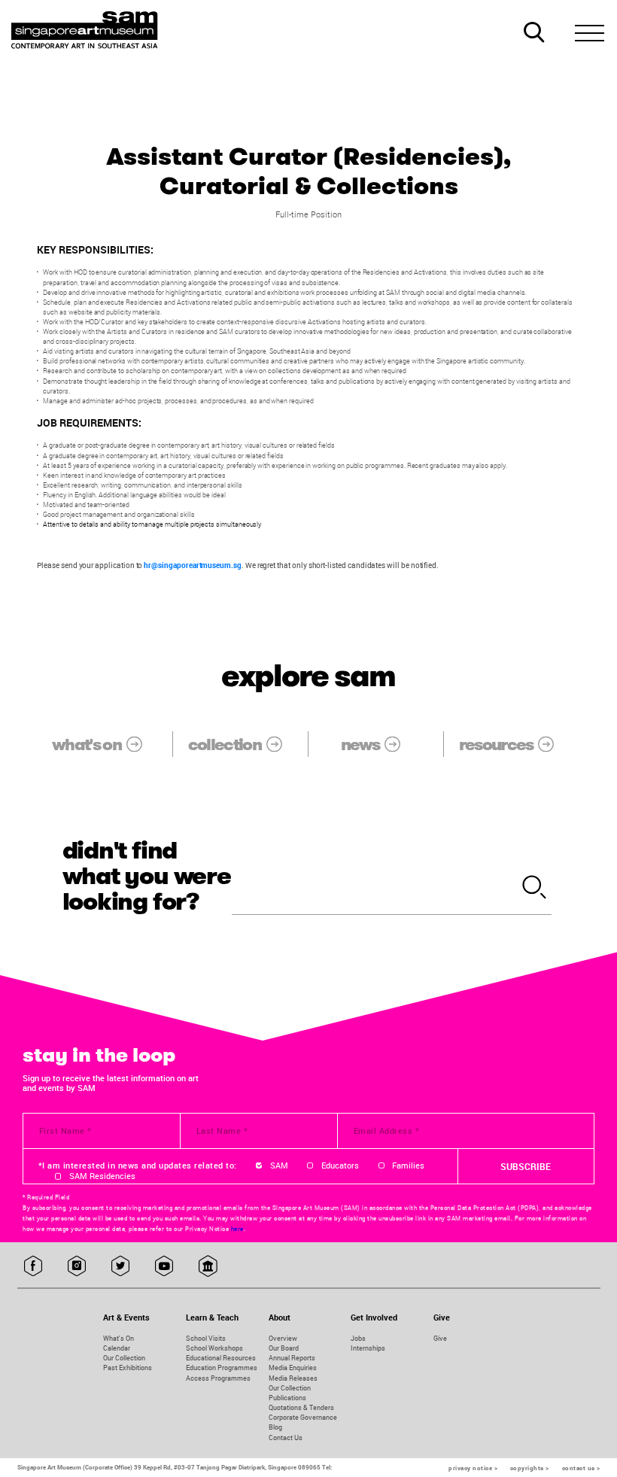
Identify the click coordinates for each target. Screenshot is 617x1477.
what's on (86, 744)
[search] (535, 888)
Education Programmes (221, 1367)
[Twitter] (120, 1267)
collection (224, 744)
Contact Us (285, 1437)
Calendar (116, 1348)
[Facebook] (33, 1267)
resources (496, 744)
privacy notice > (472, 1468)
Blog (275, 1427)
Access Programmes (218, 1378)
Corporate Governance (303, 1417)
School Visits (206, 1338)
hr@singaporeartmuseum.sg (193, 565)
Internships (368, 1348)
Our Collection (124, 1358)
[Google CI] (208, 1267)
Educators (340, 1165)
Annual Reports (292, 1358)
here (237, 1228)
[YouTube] (164, 1267)
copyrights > (529, 1468)
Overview (283, 1338)
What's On (118, 1338)
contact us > (581, 1468)
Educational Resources (221, 1358)
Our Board (284, 1348)
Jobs (358, 1338)
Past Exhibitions (127, 1367)
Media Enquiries (293, 1367)
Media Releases (293, 1378)
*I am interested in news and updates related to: (137, 1165)
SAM (279, 1165)
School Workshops (214, 1348)
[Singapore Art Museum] (85, 30)
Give (440, 1338)
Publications (287, 1398)
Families (408, 1165)
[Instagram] (77, 1267)
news (360, 744)
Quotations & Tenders (301, 1407)
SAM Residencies (102, 1176)
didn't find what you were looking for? (146, 876)
